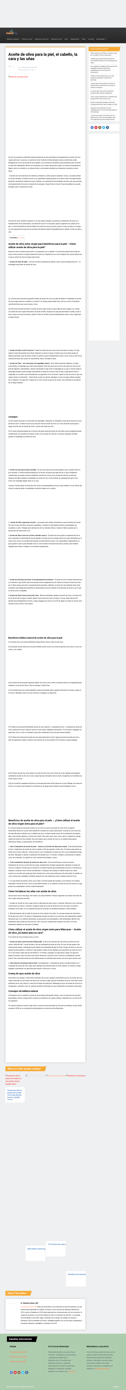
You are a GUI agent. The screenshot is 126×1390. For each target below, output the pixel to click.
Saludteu (116, 1387)
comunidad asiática (102, 1369)
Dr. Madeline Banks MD (29, 1307)
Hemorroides (75, 39)
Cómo (84, 39)
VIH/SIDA (91, 39)
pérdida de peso (56, 39)
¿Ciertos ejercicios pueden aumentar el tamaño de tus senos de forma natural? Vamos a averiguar (103, 85)
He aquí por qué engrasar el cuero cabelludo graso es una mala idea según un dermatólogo (104, 110)
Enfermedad (100, 39)
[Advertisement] (59, 14)
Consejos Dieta (27, 39)
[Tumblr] (107, 127)
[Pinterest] (96, 127)
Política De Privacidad (18, 1361)
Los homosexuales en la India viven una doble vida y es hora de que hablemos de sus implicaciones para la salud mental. (103, 117)
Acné (66, 39)
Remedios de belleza (41, 39)
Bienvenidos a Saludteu (18, 1357)
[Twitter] (103, 127)
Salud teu (16, 1387)
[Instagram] (99, 127)
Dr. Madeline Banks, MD (28, 67)
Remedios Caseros (13, 39)
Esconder (20, 237)
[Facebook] (92, 127)
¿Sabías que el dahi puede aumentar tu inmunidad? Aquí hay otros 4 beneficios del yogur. (104, 60)
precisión (71, 1371)
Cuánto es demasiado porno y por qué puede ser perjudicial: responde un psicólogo (102, 78)
